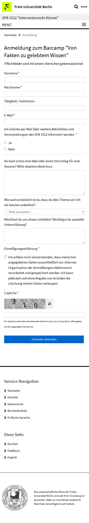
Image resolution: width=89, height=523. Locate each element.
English (12, 457)
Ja (10, 142)
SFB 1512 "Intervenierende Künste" (30, 17)
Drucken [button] (12, 444)
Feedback (13, 451)
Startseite (10, 35)
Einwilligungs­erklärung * (22, 248)
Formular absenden (44, 339)
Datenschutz (15, 404)
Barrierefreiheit (17, 411)
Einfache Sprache (18, 417)
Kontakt (12, 397)
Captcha (10, 293)
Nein (11, 149)
